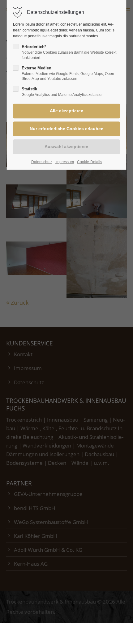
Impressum (64, 162)
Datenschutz (41, 162)
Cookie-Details (89, 162)
